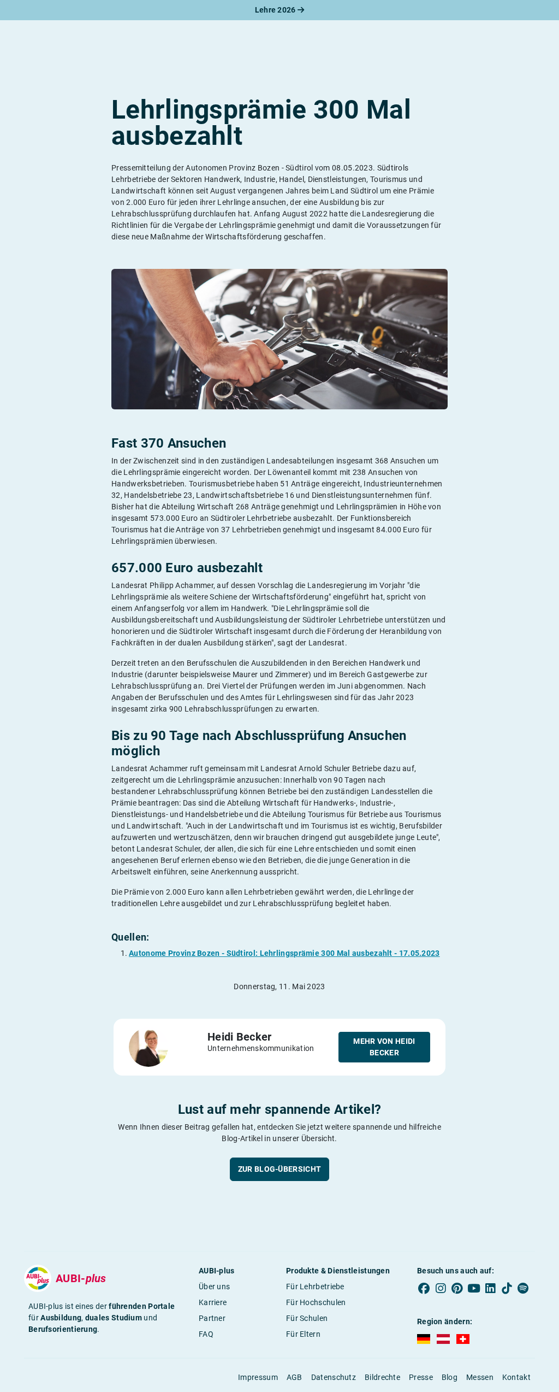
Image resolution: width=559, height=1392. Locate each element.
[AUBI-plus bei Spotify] (523, 1288)
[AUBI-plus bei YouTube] (474, 1288)
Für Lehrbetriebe (315, 1286)
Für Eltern (303, 1334)
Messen (479, 1377)
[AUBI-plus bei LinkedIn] (490, 1288)
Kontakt (516, 1377)
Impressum (258, 1377)
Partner (212, 1318)
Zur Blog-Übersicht (279, 1169)
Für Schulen (307, 1318)
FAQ (206, 1334)
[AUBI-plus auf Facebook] (424, 1288)
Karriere (213, 1302)
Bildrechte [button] (382, 1377)
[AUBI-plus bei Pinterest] (457, 1288)
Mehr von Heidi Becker (384, 1047)
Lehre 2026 (276, 9)
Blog (449, 1377)
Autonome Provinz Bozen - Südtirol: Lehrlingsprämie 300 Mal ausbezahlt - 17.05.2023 (284, 953)
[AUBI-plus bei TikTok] (506, 1288)
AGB (294, 1377)
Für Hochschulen (316, 1302)
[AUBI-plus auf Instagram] (440, 1288)
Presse (421, 1377)
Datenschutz (333, 1377)
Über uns (214, 1286)
